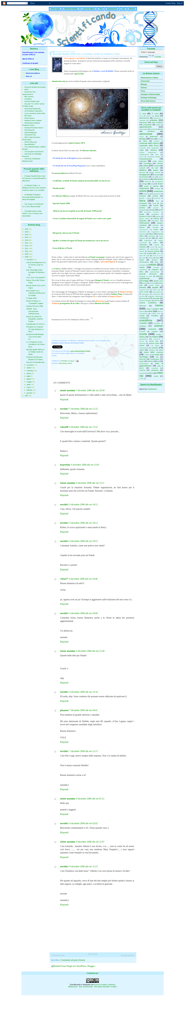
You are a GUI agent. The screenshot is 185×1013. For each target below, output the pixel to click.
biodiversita (154, 136)
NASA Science (29, 118)
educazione (158, 179)
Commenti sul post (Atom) (73, 960)
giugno (29, 379)
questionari (156, 294)
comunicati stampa (153, 156)
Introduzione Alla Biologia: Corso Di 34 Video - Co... (35, 336)
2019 (27, 232)
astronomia (145, 133)
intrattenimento (143, 229)
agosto (29, 373)
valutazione (155, 370)
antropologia (147, 125)
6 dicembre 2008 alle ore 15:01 (85, 464)
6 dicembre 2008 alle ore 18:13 (83, 541)
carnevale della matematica (149, 148)
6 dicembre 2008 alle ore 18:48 (83, 579)
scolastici (142, 331)
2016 (27, 234)
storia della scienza (153, 352)
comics (141, 156)
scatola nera (155, 313)
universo (142, 370)
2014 (27, 240)
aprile (29, 384)
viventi (156, 376)
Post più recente (58, 955)
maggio (29, 382)
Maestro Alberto (62, 196)
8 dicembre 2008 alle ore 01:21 (90, 798)
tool (158, 361)
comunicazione (145, 159)
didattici (155, 170)
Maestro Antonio (89, 150)
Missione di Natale (102, 303)
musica (150, 258)
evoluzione (158, 191)
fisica (142, 200)
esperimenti (144, 188)
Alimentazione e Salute (149, 78)
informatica (155, 221)
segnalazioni (143, 339)
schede (142, 316)
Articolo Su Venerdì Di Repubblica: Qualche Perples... (34, 319)
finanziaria (157, 198)
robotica (142, 311)
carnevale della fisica (148, 145)
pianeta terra (158, 281)
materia (156, 245)
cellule (141, 150)
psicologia (145, 294)
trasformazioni (144, 363)
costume (160, 163)
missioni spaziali (153, 251)
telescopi (142, 359)
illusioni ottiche (144, 218)
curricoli (142, 168)
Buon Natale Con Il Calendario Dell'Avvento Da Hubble (35, 293)
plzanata (64, 710)
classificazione (144, 154)
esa (152, 184)
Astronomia (145, 81)
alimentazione (144, 118)
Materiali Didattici (71, 9)
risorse (159, 305)
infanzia (156, 218)
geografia (142, 210)
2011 (27, 248)
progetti (155, 287)
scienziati (152, 329)
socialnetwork (143, 348)
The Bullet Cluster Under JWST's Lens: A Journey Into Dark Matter (32, 213)
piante (145, 283)
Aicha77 (64, 579)
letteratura (152, 236)
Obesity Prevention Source (33, 128)
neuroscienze (144, 262)
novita (141, 267)
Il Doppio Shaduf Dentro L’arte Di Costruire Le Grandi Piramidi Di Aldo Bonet (34, 178)
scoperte (154, 331)
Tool (100, 9)
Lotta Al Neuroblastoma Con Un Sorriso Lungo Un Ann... (36, 265)
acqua (157, 116)
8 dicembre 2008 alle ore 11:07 (90, 841)
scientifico (157, 323)
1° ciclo (142, 114)
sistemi (141, 345)
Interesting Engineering (32, 108)
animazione (143, 122)
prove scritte (143, 292)
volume (141, 378)
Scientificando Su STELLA (35, 324)
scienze (158, 325)
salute (149, 311)
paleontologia (154, 272)
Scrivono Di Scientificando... (36, 362)
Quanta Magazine (30, 132)
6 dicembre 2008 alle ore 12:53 (83, 427)
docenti (156, 175)
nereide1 (64, 409)
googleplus (155, 214)
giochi (161, 210)
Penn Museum (29, 130)
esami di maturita (151, 186)
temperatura (154, 359)
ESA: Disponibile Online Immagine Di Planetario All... (35, 272)
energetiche (159, 181)
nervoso (154, 260)
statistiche (152, 350)
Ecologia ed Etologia (148, 97)
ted (157, 357)
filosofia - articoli (145, 198)
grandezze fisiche (145, 216)
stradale (146, 354)
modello (149, 253)
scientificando (144, 318)
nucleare (156, 267)
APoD (26, 89)
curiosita (157, 166)
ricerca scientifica (148, 303)
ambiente (153, 120)
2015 (27, 237)
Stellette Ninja (116, 294)
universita (154, 368)
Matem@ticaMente (33, 73)
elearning (148, 181)
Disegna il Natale (102, 280)
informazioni (144, 223)
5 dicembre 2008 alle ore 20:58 (90, 390)
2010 (27, 251)
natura (141, 260)
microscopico (154, 249)
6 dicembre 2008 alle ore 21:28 (90, 651)
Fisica (143, 91)
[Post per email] (77, 361)
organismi (155, 269)
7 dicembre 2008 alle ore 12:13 (83, 751)
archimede (154, 129)
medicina (142, 247)
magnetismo (148, 240)
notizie (152, 264)
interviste (156, 227)
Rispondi (64, 399)
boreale (160, 139)
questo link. (79, 74)
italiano (151, 234)
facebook (146, 194)
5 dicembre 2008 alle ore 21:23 (83, 409)
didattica (142, 170)
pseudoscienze (158, 292)
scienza (142, 326)
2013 (27, 243)
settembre (30, 371)
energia (144, 184)
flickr (157, 201)
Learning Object (88, 9)
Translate (157, 57)
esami (160, 184)
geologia (152, 210)
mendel (152, 247)
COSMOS (28, 99)
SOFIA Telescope (30, 142)
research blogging (145, 300)
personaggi (143, 281)
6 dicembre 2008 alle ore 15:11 (90, 483)
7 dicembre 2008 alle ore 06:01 (83, 710)
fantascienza (156, 194)
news (156, 262)
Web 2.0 (29, 76)
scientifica (154, 316)
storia (161, 350)
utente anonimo (67, 390)
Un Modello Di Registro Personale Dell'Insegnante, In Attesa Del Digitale (32, 197)
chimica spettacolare (147, 152)
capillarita (156, 141)
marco (155, 242)
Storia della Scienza (148, 101)
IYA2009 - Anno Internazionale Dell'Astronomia (32, 311)
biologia (142, 139)
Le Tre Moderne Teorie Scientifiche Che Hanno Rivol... (35, 344)
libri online (159, 238)
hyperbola (65, 464)
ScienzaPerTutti (30, 135)
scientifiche (145, 320)
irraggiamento (155, 232)
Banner (132, 9)
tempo (141, 361)
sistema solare (154, 343)
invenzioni (142, 232)
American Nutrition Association (35, 87)
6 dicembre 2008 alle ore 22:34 (83, 692)
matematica (143, 245)
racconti (142, 296)
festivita (155, 196)
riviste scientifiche (152, 309)
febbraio (30, 390)
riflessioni (142, 306)
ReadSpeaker (152, 389)
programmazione (144, 290)
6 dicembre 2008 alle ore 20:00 (83, 613)
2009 (27, 254)
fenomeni (142, 196)
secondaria (153, 337)
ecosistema (145, 179)
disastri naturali (154, 172)
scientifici (143, 323)
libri (150, 238)
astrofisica (151, 131)
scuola (143, 334)
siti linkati (155, 345)
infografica (143, 221)
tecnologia (155, 354)
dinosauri (142, 172)
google (141, 214)
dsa (153, 177)
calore (145, 141)
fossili (154, 203)
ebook (161, 177)
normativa (142, 265)
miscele (141, 251)
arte (161, 129)
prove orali (156, 290)
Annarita (64, 361)
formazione (143, 203)
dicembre (30, 259)
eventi (142, 191)
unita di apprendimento (151, 364)
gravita (158, 216)
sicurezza (142, 343)
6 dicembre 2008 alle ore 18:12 (83, 504)
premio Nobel (154, 285)
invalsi (156, 229)
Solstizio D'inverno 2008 (34, 306)
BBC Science (29, 96)
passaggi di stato (145, 276)
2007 (27, 396)
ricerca (156, 300)
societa (155, 348)
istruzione (142, 234)
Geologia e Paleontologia (150, 94)
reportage (156, 298)
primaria (142, 287)
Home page (55, 9)
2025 (27, 229)
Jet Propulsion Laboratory (33, 111)
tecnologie (143, 357)
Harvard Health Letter (32, 101)
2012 (27, 246)
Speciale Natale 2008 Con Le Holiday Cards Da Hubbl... (35, 352)
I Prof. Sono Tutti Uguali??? (35, 277)
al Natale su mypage (96, 257)
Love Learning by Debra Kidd (34, 113)
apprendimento (145, 127)
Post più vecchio (127, 955)
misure (141, 253)
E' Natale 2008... (32, 298)
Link (123, 9)
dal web (154, 168)
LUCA (141, 116)
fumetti (155, 205)
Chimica (144, 88)
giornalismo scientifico (151, 212)
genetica (142, 208)
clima (157, 154)
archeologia (143, 129)
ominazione (143, 269)
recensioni (145, 298)
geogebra (156, 208)
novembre (30, 365)
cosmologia (147, 163)
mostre (158, 253)
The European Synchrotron (34, 151)
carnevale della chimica (149, 143)
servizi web (153, 341)
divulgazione (144, 175)
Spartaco (148, 116)
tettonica (150, 361)
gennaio (30, 393)
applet (158, 125)
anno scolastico (157, 122)
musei (143, 258)
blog (152, 139)
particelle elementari (147, 274)
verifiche (150, 373)
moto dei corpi (144, 255)
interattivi (156, 225)
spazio (141, 350)
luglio (28, 376)
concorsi (142, 161)
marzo (29, 387)
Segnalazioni (112, 9)
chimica (153, 150)
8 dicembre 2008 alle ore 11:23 (83, 866)
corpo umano (158, 161)
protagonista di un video (69, 303)
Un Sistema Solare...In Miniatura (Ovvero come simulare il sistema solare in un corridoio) (34, 188)
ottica (141, 272)
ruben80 (64, 427)
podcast (152, 283)
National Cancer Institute (33, 120)
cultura (145, 166)
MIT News (28, 116)
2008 (27, 257)
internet (142, 227)
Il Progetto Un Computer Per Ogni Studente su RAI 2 (34, 329)
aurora (141, 136)
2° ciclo (155, 114)
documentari (143, 177)
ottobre (29, 368)
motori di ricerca (157, 255)
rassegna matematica (155, 296)
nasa (157, 258)
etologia (157, 188)
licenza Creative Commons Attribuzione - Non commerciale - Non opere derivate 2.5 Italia (92, 986)
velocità (141, 373)
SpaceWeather (29, 144)
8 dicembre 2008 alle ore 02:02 (83, 823)
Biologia (144, 84)
